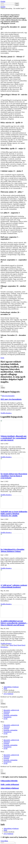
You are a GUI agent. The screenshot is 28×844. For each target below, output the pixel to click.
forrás (2, 357)
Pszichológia (7, 717)
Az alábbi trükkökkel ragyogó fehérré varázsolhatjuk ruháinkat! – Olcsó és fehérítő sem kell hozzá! (14, 623)
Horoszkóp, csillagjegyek (11, 710)
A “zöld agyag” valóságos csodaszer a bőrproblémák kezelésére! (14, 586)
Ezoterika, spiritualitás (10, 715)
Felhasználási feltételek (9, 781)
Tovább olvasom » (6, 413)
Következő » (4, 647)
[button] (3, 1)
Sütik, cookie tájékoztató (10, 784)
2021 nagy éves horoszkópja (11, 399)
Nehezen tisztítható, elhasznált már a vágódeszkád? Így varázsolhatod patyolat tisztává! (14, 438)
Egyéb (5, 718)
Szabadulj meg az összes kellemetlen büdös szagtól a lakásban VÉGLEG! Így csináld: (14, 514)
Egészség (6, 713)
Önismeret (7, 712)
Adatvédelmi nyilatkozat (10, 788)
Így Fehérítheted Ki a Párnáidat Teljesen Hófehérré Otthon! (12, 550)
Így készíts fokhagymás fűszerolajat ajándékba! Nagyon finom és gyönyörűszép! (14, 476)
